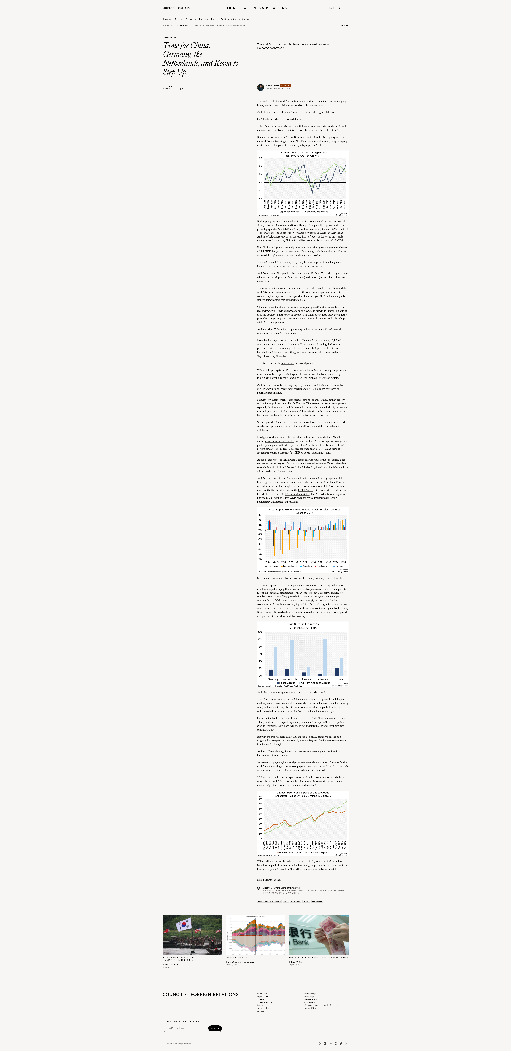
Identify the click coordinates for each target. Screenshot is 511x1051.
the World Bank (295, 467)
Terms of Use (310, 1008)
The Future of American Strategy (235, 19)
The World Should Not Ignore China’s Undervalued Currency (318, 958)
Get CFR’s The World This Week (181, 1021)
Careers (260, 999)
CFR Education (263, 1002)
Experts (202, 19)
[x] (346, 1043)
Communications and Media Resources (321, 1005)
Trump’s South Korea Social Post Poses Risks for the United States (178, 959)
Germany (306, 901)
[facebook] (320, 1043)
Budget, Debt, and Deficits (269, 901)
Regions (166, 19)
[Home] (256, 8)
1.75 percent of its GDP (297, 494)
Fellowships (309, 996)
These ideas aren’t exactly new (273, 699)
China (286, 901)
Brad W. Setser (272, 85)
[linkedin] (325, 1043)
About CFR (262, 993)
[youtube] (330, 1043)
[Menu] (346, 8)
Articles (166, 25)
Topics (177, 19)
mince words (287, 363)
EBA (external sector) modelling (325, 861)
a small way (328, 277)
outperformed (319, 498)
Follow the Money (170, 37)
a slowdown (333, 315)
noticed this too (294, 119)
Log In (332, 8)
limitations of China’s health (279, 441)
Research (190, 19)
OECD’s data (305, 490)
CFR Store (308, 1002)
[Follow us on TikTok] (341, 1043)
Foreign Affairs (183, 8)
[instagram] (336, 1043)
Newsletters (309, 999)
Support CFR (168, 8)
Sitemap (261, 1011)
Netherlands (317, 901)
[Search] (339, 8)
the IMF (276, 467)
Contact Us (262, 1005)
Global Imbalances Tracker (239, 958)
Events (214, 19)
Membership (310, 993)
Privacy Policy (263, 1008)
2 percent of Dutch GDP (282, 498)
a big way (337, 273)
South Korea (295, 901)
